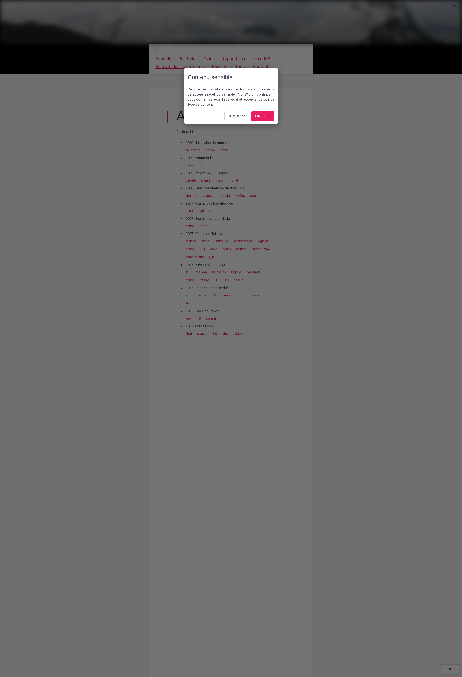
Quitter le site (236, 116)
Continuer (262, 116)
